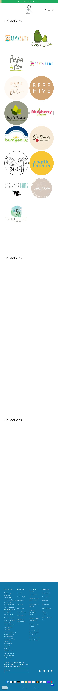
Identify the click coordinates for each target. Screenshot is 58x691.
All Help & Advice (34, 595)
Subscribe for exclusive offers (21, 620)
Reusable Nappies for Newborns (34, 619)
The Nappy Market (26, 687)
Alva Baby (7, 28)
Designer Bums (9, 179)
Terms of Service (21, 612)
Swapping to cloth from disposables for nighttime (34, 632)
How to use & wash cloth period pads (34, 639)
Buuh (6, 154)
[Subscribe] (27, 671)
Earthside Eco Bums (11, 204)
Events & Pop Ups (22, 597)
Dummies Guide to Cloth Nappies (34, 599)
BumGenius (8, 128)
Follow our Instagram (45, 613)
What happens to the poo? (34, 605)
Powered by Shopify (35, 687)
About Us (19, 593)
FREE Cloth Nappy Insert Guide (34, 625)
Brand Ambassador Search (47, 619)
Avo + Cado (33, 28)
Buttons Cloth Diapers (37, 128)
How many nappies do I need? (32, 612)
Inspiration (45, 600)
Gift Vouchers (45, 604)
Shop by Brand (46, 593)
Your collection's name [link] (39, 213)
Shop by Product (46, 597)
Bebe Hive (33, 78)
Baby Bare (33, 53)
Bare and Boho (9, 78)
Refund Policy (21, 608)
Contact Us (20, 604)
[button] (5, 10)
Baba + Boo (8, 53)
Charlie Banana (35, 154)
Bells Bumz (8, 103)
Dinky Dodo (33, 179)
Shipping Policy (21, 615)
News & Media (21, 600)
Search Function (46, 608)
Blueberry (33, 103)
